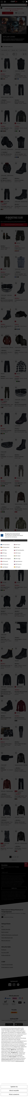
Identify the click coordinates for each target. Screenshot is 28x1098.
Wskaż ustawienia (14, 1094)
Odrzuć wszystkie (14, 1090)
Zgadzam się (14, 1086)
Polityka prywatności (19, 1061)
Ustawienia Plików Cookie (6, 1059)
